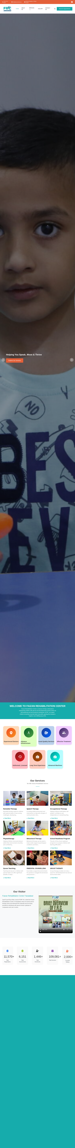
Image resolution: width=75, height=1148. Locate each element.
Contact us (47, 8)
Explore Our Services (14, 360)
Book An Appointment (64, 8)
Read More (7, 818)
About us (23, 8)
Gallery (40, 8)
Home (17, 8)
